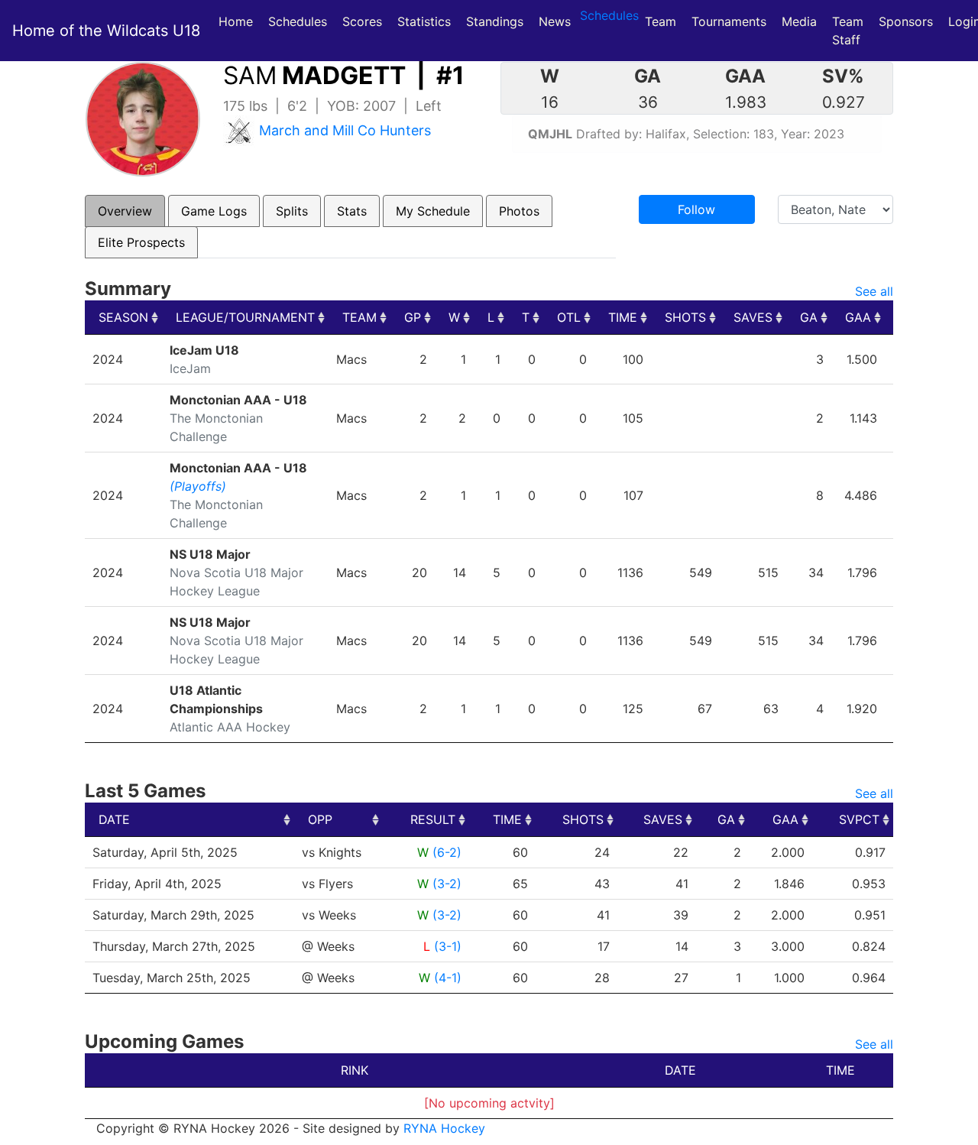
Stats (352, 211)
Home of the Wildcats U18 (106, 30)
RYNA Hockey (444, 1128)
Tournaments (728, 21)
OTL (569, 317)
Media (799, 21)
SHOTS (685, 317)
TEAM (359, 317)
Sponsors (906, 21)
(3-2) (446, 883)
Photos (519, 211)
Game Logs (214, 211)
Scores (365, 21)
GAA (858, 317)
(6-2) (446, 852)
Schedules (297, 21)
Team (660, 21)
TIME (622, 317)
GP (412, 317)
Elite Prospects (141, 242)
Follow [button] (696, 209)
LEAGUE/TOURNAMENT (245, 317)
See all (874, 291)
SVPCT (859, 819)
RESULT (432, 819)
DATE (114, 819)
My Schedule (433, 211)
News (555, 21)
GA (809, 317)
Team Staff (847, 30)
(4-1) (447, 977)
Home (236, 21)
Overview (125, 211)
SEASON (123, 317)
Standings (494, 21)
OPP (320, 819)
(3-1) (447, 946)
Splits (292, 211)
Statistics (427, 21)
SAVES (753, 317)
